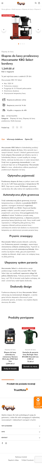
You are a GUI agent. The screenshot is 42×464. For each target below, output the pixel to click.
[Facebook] (2, 443)
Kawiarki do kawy (30, 350)
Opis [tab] (3, 139)
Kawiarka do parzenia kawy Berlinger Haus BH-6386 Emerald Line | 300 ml (30, 355)
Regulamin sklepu (13, 460)
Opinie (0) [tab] (28, 139)
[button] (10, 368)
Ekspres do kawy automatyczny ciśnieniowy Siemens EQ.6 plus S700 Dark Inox (10, 356)
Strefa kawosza (16, 9)
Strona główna (6, 9)
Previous (4, 29)
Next (38, 29)
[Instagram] (6, 443)
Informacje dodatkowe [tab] (15, 139)
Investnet (24, 457)
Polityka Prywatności (28, 460)
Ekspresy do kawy (27, 9)
